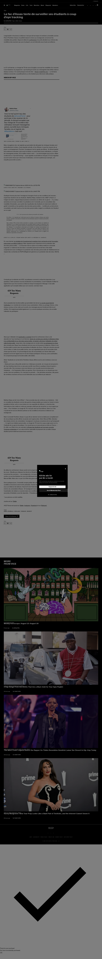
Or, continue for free (52, 494)
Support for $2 (52, 486)
